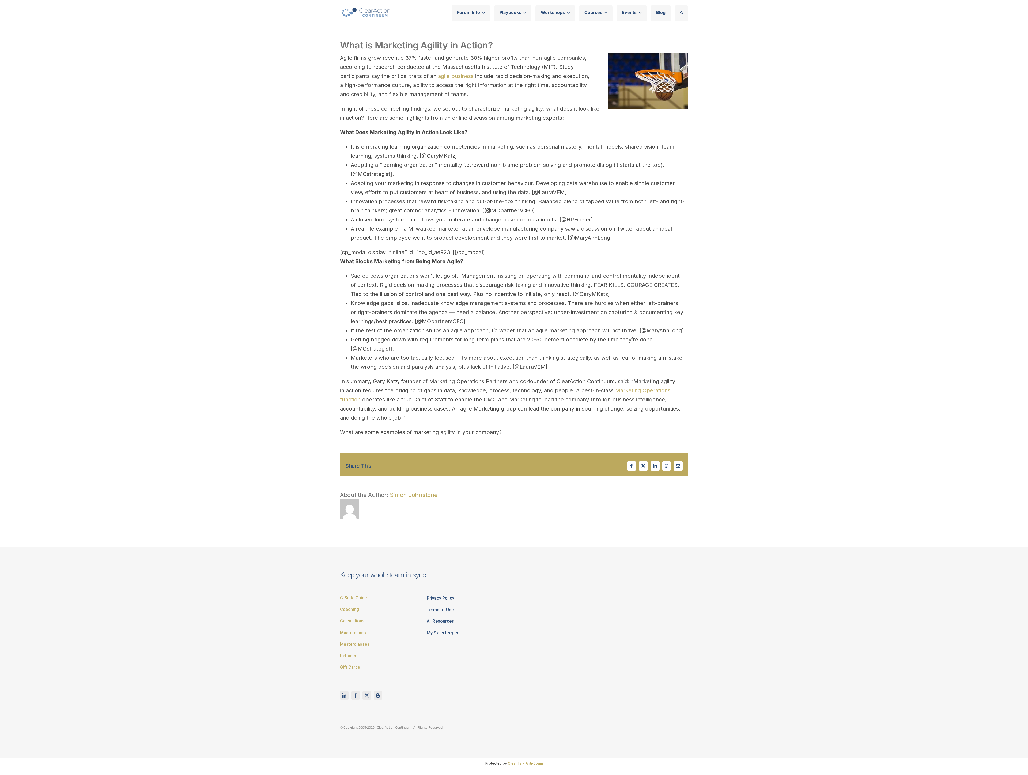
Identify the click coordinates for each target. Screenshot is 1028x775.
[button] (681, 13)
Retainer (348, 655)
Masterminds (353, 632)
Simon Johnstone (414, 494)
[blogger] (378, 695)
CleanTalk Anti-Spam (525, 763)
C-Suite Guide (353, 597)
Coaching (349, 609)
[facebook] (355, 695)
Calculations (352, 620)
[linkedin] (344, 695)
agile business (456, 76)
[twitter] (366, 695)
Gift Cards (350, 667)
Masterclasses (354, 644)
